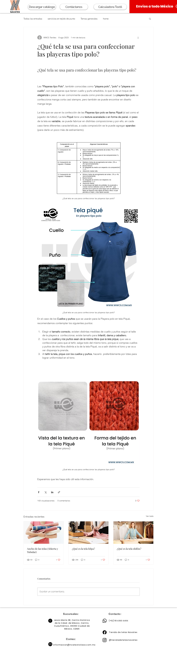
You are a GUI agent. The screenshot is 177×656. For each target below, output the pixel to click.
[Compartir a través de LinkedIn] (52, 492)
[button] (150, 19)
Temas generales (89, 18)
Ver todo (149, 516)
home (106, 18)
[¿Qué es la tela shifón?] (133, 532)
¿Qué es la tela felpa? (83, 548)
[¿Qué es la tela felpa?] (89, 532)
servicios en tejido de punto (61, 18)
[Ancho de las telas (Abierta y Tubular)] (44, 532)
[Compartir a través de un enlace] (59, 492)
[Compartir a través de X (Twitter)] (45, 492)
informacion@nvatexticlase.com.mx (74, 644)
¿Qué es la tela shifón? (129, 548)
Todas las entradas (33, 18)
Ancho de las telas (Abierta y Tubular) (42, 550)
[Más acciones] (138, 37)
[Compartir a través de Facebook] (38, 492)
